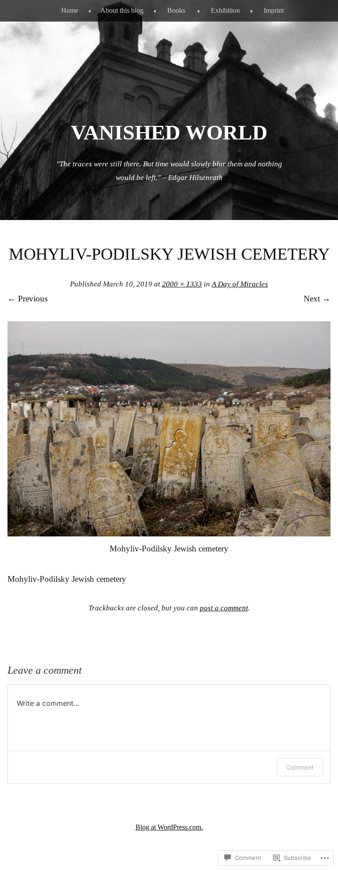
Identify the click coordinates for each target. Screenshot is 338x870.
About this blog (121, 10)
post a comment (224, 608)
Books (176, 10)
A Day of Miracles (240, 284)
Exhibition (225, 10)
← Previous (27, 298)
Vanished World (169, 132)
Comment (300, 767)
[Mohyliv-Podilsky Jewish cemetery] (169, 533)
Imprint (274, 10)
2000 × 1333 (182, 284)
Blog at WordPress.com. (169, 827)
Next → (317, 298)
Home (69, 10)
